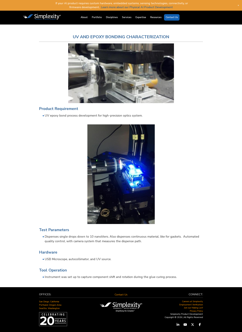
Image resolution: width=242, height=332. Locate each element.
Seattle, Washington (49, 308)
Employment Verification (191, 304)
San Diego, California (49, 301)
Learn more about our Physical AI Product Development (137, 7)
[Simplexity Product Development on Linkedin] (178, 324)
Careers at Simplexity (192, 301)
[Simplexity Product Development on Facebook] (200, 324)
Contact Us (121, 294)
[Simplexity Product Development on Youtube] (185, 324)
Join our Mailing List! (193, 307)
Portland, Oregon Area (50, 305)
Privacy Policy (196, 311)
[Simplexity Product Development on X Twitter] (192, 324)
